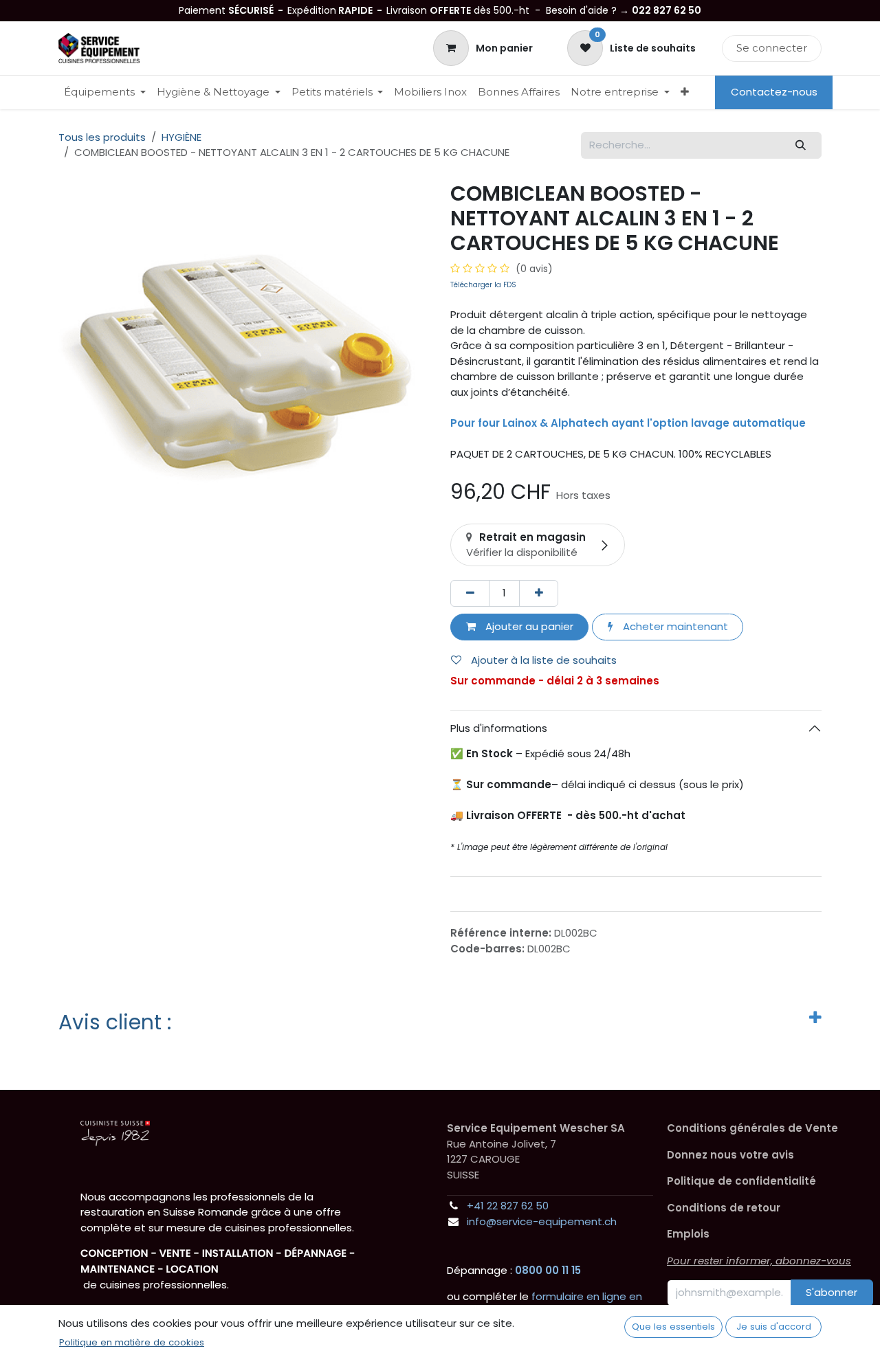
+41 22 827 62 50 (508, 1205)
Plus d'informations (498, 728)
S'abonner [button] (831, 1292)
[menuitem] (104, 92)
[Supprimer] (470, 593)
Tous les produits (102, 137)
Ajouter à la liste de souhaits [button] (542, 660)
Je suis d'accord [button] (773, 1326)
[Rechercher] (801, 145)
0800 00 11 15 (548, 1270)
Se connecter (771, 47)
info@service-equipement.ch (542, 1221)
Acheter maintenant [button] (674, 626)
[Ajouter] (538, 593)
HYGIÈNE (181, 137)
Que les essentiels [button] (673, 1326)
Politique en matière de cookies (131, 1342)
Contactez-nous (774, 92)
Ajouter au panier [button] (528, 626)
